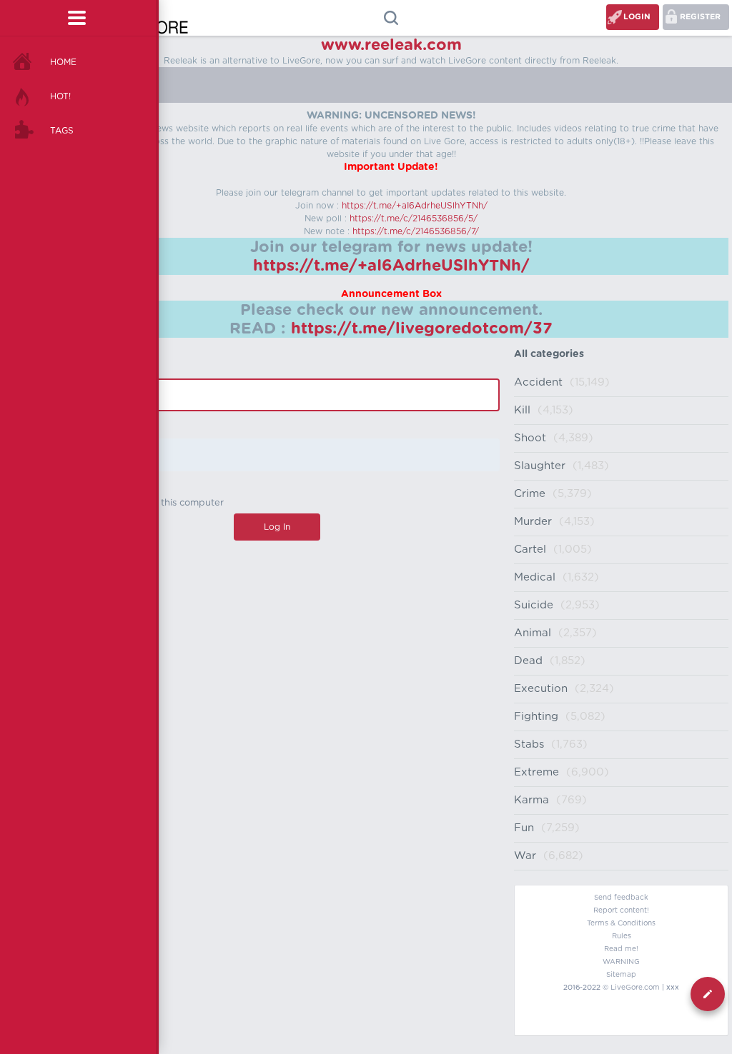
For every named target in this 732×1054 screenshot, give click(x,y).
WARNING (621, 961)
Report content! (621, 910)
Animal (532, 633)
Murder (533, 521)
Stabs (529, 744)
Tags (62, 130)
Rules (621, 936)
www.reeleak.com (391, 45)
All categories (549, 354)
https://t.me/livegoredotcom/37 (422, 328)
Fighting (536, 716)
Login (637, 17)
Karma (531, 800)
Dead (528, 661)
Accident (538, 382)
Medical (534, 577)
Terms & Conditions (621, 923)
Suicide (533, 605)
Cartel (530, 549)
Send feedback (621, 897)
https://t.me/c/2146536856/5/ (414, 218)
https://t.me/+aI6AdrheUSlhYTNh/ (415, 205)
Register (700, 17)
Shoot (530, 438)
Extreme (536, 772)
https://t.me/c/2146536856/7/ (415, 231)
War (525, 855)
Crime (529, 493)
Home (63, 62)
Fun (524, 828)
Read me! (621, 949)
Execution (541, 688)
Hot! (60, 96)
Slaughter (539, 466)
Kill (522, 410)
